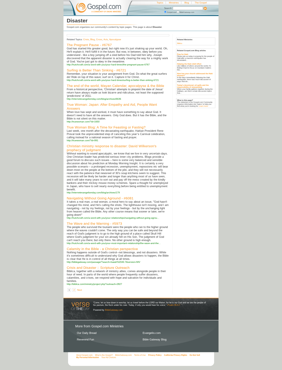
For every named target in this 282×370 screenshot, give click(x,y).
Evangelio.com (152, 333)
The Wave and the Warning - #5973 (94, 223)
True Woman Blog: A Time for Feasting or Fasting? (106, 127)
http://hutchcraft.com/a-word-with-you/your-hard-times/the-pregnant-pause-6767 (108, 64)
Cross (99, 39)
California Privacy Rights (175, 355)
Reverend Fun (85, 339)
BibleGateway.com (186, 12)
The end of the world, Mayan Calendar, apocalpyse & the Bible (115, 86)
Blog (186, 2)
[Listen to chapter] (182, 305)
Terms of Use (140, 355)
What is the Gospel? (104, 355)
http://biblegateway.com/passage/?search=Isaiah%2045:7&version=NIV (103, 262)
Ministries (174, 2)
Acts (105, 39)
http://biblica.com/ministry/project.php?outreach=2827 (94, 284)
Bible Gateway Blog (154, 339)
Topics (160, 2)
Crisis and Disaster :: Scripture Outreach (98, 267)
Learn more (203, 106)
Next (79, 290)
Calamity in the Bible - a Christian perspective (102, 249)
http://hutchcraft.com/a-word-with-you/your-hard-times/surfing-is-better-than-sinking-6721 (113, 80)
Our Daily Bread (86, 333)
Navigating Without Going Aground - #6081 (100, 198)
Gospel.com (171, 12)
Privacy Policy (155, 355)
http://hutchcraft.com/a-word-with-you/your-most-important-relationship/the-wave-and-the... (114, 243)
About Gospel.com (84, 355)
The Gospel (201, 2)
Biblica (179, 43)
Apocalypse (115, 39)
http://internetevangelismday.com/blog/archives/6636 (94, 99)
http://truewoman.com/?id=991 (82, 140)
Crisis (86, 39)
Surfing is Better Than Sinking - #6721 (96, 70)
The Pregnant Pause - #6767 (89, 45)
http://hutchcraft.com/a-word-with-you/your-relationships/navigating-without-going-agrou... (113, 218)
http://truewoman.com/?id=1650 (83, 121)
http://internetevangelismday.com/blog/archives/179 (93, 192)
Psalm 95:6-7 (174, 305)
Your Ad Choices (108, 357)
